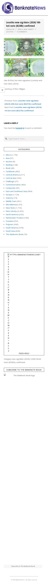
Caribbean (10, 171)
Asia (7, 158)
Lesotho (9, 32)
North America (12, 214)
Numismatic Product (15, 217)
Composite (10, 188)
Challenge (10, 181)
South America (12, 227)
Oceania (9, 221)
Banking (9, 164)
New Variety (29, 29)
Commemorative (13, 184)
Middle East (11, 201)
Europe (9, 194)
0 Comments (22, 32)
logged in (19, 128)
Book (8, 168)
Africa (20, 29)
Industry (9, 198)
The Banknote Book (14, 234)
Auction (9, 161)
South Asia (10, 231)
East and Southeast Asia (16, 191)
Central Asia (11, 178)
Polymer (9, 224)
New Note (10, 208)
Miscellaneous (12, 204)
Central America (13, 174)
